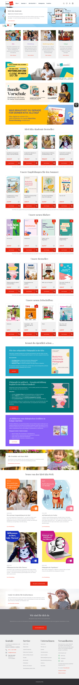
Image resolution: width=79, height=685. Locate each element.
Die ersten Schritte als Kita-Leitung (65, 283)
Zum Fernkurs (11, 163)
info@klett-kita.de (12, 652)
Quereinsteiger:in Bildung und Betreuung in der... (48, 153)
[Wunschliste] (66, 3)
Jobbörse (42, 663)
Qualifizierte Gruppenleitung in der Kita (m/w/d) (13, 153)
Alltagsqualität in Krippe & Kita (64, 239)
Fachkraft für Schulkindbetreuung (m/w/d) (65, 153)
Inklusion (9, 324)
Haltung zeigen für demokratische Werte (13, 283)
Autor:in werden (44, 654)
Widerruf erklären (62, 673)
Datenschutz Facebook (28, 652)
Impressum (43, 644)
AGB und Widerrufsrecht (28, 654)
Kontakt (24, 657)
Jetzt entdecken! (11, 20)
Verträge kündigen (62, 670)
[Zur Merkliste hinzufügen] (18, 159)
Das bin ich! (62, 195)
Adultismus (27, 238)
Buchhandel (25, 660)
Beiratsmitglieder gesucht (46, 657)
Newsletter (43, 665)
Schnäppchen (41, 3)
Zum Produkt (11, 206)
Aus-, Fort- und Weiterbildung (63, 324)
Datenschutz (25, 646)
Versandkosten (66, 667)
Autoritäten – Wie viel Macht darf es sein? (28, 325)
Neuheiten (48, 3)
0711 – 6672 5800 (12, 649)
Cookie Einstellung (27, 649)
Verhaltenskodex (44, 652)
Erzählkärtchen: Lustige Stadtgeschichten (12, 196)
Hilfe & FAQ (25, 644)
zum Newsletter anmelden (13, 603)
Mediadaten (25, 663)
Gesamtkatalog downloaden (14, 463)
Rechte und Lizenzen (27, 665)
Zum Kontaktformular (39, 627)
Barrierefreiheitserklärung (46, 660)
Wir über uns (43, 646)
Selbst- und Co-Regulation (45, 239)
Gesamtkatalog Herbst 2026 (29, 668)
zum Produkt (14, 441)
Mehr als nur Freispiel (47, 282)
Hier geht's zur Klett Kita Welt (39, 583)
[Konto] (69, 3)
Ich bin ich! (9, 238)
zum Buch (14, 371)
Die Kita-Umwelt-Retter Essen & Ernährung (47, 196)
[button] (3, 16)
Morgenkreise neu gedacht (28, 283)
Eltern (43, 324)
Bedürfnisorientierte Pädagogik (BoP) (30, 196)
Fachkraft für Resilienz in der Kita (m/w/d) (30, 153)
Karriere (42, 649)
